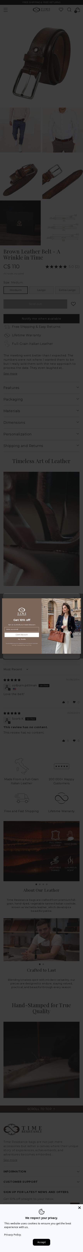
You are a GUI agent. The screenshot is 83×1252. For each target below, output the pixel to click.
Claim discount (22, 635)
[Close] (79, 1208)
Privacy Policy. (12, 1234)
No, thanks (21, 639)
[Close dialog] (78, 601)
